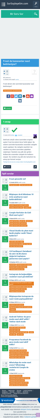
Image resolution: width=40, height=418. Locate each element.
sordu (17, 79)
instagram (12, 309)
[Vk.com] (20, 100)
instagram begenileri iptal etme (18, 289)
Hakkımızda (11, 390)
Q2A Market (13, 395)
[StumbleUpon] (28, 96)
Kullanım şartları (30, 417)
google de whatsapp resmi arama (18, 385)
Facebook (25, 392)
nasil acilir (29, 221)
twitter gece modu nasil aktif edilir (18, 332)
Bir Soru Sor (16, 14)
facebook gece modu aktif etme (18, 350)
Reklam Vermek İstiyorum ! (21, 393)
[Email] (31, 96)
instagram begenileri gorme (17, 291)
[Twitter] (16, 96)
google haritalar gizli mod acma (18, 223)
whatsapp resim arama (16, 375)
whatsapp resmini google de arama (19, 382)
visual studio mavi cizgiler (16, 241)
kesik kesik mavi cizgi (15, 244)
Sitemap (19, 390)
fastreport (12, 264)
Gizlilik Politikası (27, 390)
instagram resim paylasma (16, 304)
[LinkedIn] (20, 96)
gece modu (20, 334)
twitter (31, 332)
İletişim (4, 390)
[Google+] (12, 96)
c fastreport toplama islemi (17, 269)
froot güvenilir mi (14, 185)
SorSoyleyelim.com (17, 3)
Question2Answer (13, 396)
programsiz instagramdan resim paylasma (20, 311)
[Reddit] (24, 96)
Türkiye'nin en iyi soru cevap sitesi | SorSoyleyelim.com (19, 162)
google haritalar (14, 221)
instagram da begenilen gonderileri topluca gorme (21, 283)
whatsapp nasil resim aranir (17, 380)
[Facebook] (8, 96)
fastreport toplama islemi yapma (18, 267)
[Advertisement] (20, 39)
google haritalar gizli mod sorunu (18, 225)
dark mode (12, 334)
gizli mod (22, 221)
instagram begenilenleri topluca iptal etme (20, 286)
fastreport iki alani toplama (24, 264)
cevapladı (19, 135)
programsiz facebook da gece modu (19, 352)
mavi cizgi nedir (27, 244)
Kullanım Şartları (6, 393)
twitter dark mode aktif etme (17, 327)
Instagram (5, 392)
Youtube (12, 392)
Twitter (19, 392)
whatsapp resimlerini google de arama (19, 378)
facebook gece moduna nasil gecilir (19, 355)
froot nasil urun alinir (26, 185)
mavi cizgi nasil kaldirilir (16, 246)
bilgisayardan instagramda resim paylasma (20, 307)
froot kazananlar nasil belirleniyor (12, 90)
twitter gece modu (14, 330)
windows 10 (27, 207)
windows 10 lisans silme (16, 207)
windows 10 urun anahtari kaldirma (19, 205)
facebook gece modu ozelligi (17, 357)
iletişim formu (26, 409)
